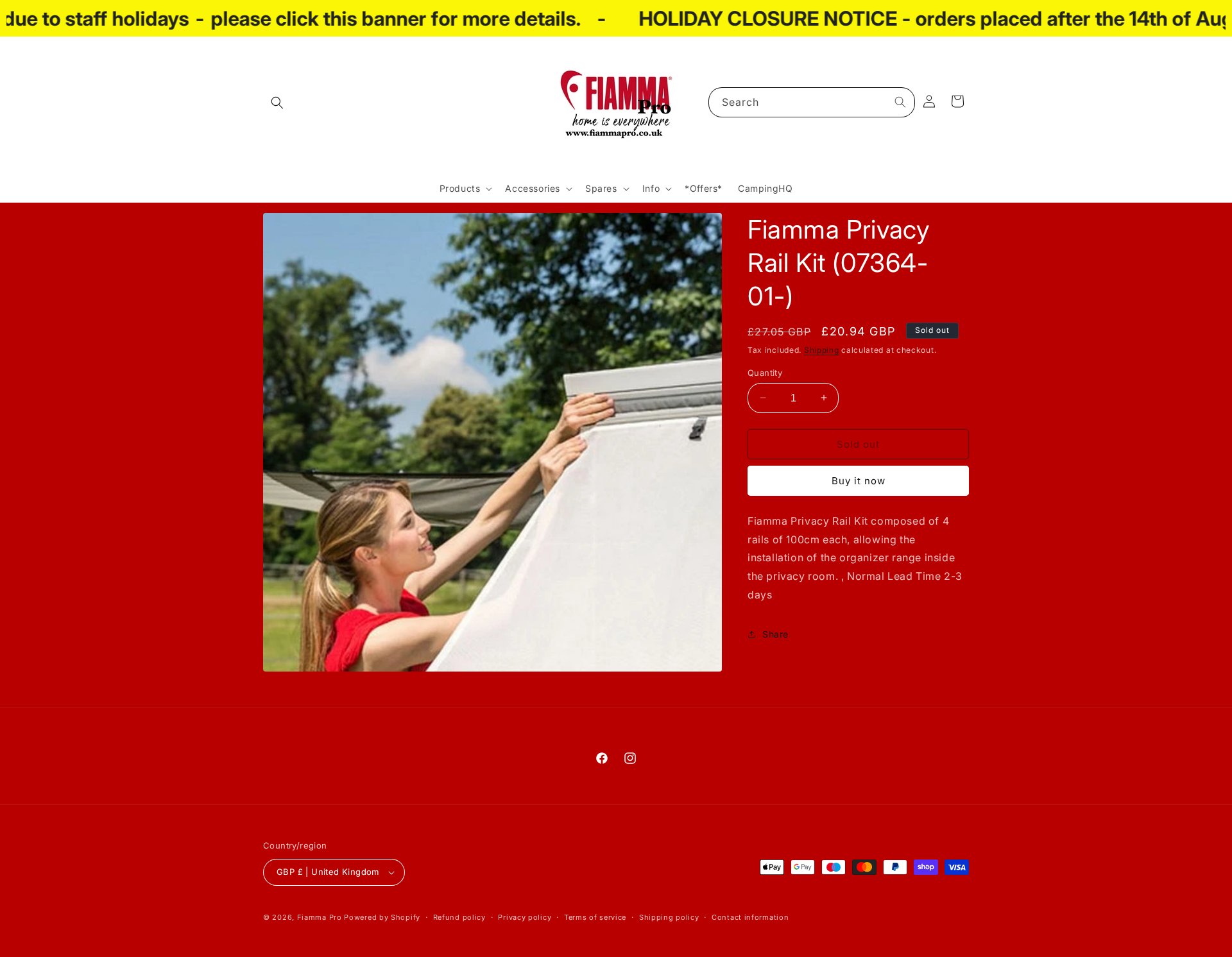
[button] (277, 103)
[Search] (900, 102)
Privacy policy (524, 916)
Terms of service (595, 916)
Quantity (765, 372)
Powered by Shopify (382, 917)
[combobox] (811, 102)
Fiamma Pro (319, 917)
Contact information (750, 916)
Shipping (821, 350)
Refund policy (459, 916)
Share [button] (775, 634)
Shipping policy (669, 916)
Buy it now (859, 481)
